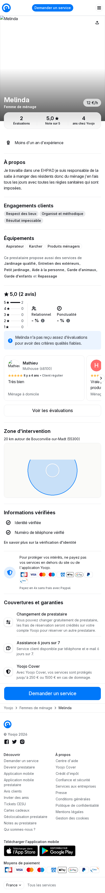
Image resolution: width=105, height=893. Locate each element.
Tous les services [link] (41, 885)
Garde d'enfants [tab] (18, 276)
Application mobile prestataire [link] (19, 782)
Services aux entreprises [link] (76, 786)
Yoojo (8, 708)
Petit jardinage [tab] (16, 270)
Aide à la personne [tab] (48, 270)
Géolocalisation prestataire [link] (25, 817)
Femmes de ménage (36, 708)
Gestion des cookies (72, 818)
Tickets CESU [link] (15, 804)
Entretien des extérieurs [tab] (58, 263)
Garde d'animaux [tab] (81, 270)
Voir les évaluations (52, 410)
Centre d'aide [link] (67, 761)
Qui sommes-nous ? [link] (19, 829)
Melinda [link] (65, 708)
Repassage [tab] (47, 276)
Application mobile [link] (19, 773)
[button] (44, 378)
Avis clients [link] (13, 791)
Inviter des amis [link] (16, 797)
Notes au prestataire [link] (20, 823)
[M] (52, 68)
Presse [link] (61, 793)
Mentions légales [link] (70, 812)
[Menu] (99, 8)
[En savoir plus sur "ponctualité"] (68, 321)
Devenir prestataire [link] (19, 767)
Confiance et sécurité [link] (73, 780)
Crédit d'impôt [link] (67, 773)
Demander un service (52, 8)
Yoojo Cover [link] (66, 767)
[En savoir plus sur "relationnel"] (43, 321)
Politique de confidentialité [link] (77, 805)
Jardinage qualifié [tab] (20, 263)
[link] (7, 724)
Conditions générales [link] (73, 799)
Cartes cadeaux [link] (17, 810)
